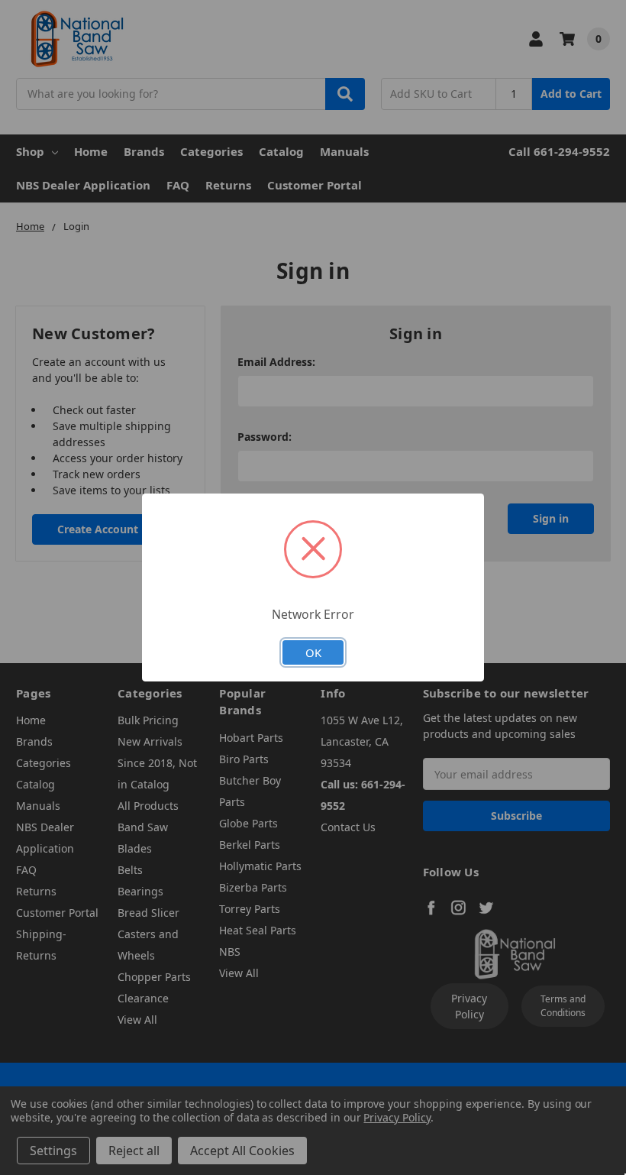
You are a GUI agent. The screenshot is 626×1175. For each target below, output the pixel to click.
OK (313, 652)
